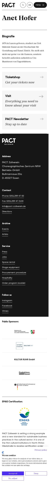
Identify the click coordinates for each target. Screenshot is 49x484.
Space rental (8, 262)
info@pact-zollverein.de (14, 206)
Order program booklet (13, 283)
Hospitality (7, 277)
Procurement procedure (14, 272)
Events (5, 229)
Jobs (4, 257)
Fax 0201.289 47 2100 (12, 201)
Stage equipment (10, 267)
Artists (5, 234)
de (29, 5)
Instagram (7, 300)
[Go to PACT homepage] (8, 5)
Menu (38, 5)
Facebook (7, 305)
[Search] (23, 5)
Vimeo (5, 311)
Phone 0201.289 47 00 (13, 195)
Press (4, 251)
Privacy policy (41, 450)
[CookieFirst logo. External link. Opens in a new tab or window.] (3, 452)
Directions (7, 211)
